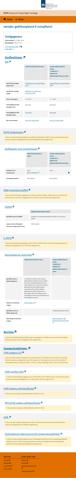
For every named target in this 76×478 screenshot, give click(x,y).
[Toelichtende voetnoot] (69, 172)
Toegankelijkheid (29, 471)
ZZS (8, 61)
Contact (11, 460)
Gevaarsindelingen (17, 348)
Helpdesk (11, 463)
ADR (7, 417)
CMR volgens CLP (14, 352)
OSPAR (10, 206)
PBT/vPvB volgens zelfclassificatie (24, 402)
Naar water (28, 112)
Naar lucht (28, 105)
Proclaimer (11, 466)
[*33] (21, 47)
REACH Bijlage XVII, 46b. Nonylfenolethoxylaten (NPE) (60, 321)
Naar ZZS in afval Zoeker (32, 120)
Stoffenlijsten (15, 57)
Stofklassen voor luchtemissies (22, 148)
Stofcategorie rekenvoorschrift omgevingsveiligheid (34, 434)
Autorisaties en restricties (19, 254)
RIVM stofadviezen (15, 132)
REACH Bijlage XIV (30, 303)
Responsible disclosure (29, 467)
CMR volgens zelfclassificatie (20, 388)
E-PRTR (9, 238)
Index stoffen (8, 469)
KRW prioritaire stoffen (17, 190)
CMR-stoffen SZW (15, 371)
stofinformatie (12, 47)
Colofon (29, 460)
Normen (10, 332)
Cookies (29, 463)
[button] (19, 19)
